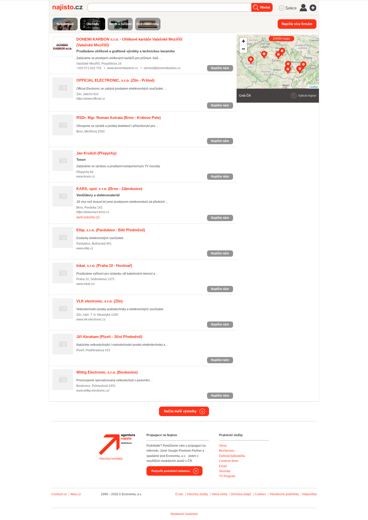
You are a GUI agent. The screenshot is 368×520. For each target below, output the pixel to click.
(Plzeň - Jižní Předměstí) (109, 336)
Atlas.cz (75, 494)
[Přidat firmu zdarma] (314, 8)
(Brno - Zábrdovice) (109, 189)
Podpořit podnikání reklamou (170, 470)
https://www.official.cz (90, 98)
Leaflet (313, 87)
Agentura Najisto (117, 444)
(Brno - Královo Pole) (118, 117)
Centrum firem (228, 461)
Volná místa (219, 494)
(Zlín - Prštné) (115, 80)
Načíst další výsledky (180, 411)
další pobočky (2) (88, 217)
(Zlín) (99, 301)
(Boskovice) (107, 372)
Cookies (260, 494)
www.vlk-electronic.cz (90, 319)
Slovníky (225, 471)
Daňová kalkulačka (232, 456)
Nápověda (309, 494)
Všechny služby (198, 494)
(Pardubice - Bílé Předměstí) (110, 230)
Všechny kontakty (111, 458)
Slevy (223, 445)
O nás (179, 494)
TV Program (227, 476)
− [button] (243, 49)
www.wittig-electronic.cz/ (92, 390)
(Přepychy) (96, 153)
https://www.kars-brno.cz (92, 212)
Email (223, 466)
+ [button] (243, 41)
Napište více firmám (297, 24)
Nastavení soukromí (184, 514)
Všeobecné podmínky (284, 494)
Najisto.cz (70, 7)
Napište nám (220, 68)
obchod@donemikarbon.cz (162, 68)
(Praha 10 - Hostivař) (104, 265)
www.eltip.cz (84, 248)
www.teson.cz (85, 176)
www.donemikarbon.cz (122, 68)
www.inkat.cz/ (85, 284)
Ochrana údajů (241, 494)
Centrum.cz (59, 494)
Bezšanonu (227, 450)
